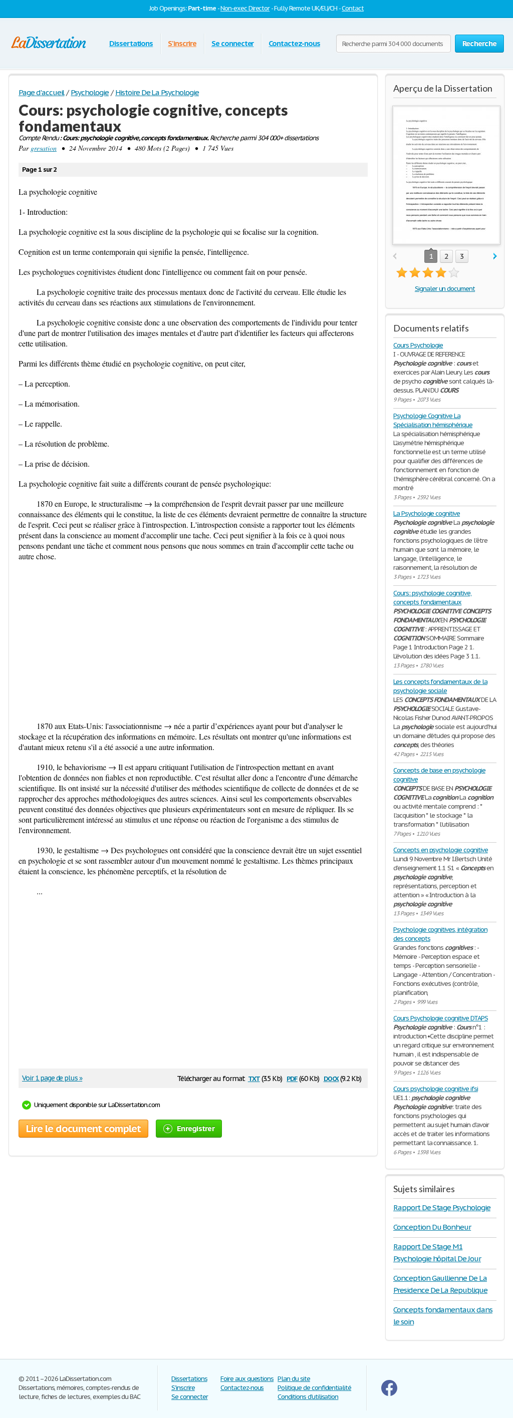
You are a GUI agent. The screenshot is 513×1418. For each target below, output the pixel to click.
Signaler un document (445, 288)
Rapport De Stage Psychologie (441, 1207)
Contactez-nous (294, 43)
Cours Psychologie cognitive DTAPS (440, 1018)
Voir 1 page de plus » (52, 1078)
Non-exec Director (245, 8)
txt (254, 1078)
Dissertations (131, 43)
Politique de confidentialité (314, 1387)
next (495, 256)
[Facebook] (389, 1393)
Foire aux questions (247, 1378)
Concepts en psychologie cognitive (440, 850)
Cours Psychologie (418, 345)
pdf (292, 1078)
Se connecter (232, 43)
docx (331, 1078)
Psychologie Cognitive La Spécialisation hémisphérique (432, 420)
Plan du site (294, 1378)
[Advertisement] (193, 641)
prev (394, 256)
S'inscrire (182, 43)
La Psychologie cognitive (426, 513)
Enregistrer (195, 1128)
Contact (353, 8)
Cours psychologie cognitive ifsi (435, 1089)
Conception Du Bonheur (432, 1227)
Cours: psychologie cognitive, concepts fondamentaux (432, 597)
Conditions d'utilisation (308, 1396)
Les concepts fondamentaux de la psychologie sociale (440, 686)
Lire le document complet (83, 1128)
